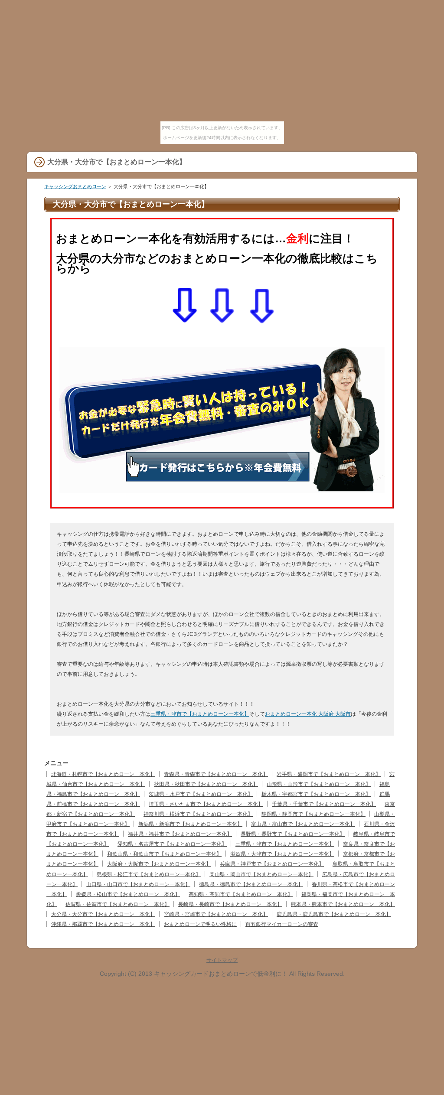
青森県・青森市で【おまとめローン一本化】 (216, 774)
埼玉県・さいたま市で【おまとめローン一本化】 (206, 804)
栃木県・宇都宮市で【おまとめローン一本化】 (316, 794)
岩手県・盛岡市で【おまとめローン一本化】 (329, 774)
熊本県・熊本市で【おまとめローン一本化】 (343, 904)
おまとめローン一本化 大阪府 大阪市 (308, 714)
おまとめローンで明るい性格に (200, 924)
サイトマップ (222, 960)
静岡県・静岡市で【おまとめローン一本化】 (313, 814)
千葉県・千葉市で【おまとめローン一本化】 (324, 804)
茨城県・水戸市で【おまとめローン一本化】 (201, 794)
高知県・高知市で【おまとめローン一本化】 (241, 894)
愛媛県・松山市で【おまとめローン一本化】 (128, 894)
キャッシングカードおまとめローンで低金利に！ (220, 973)
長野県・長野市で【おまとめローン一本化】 (293, 834)
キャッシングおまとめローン (75, 186)
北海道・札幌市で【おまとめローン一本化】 (103, 774)
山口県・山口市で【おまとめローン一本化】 (138, 884)
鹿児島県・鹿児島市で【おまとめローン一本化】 (334, 914)
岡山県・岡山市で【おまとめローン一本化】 (261, 874)
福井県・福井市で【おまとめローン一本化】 (180, 834)
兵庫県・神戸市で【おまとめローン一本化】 (272, 864)
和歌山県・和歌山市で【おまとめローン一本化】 (164, 854)
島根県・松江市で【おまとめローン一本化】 (149, 874)
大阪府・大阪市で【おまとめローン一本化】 (159, 864)
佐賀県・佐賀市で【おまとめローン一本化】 (117, 904)
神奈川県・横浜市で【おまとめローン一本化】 (198, 814)
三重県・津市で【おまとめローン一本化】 (199, 714)
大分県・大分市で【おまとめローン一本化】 (103, 914)
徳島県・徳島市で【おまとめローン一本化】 (251, 884)
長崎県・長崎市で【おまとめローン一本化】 (230, 904)
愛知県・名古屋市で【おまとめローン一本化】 (172, 844)
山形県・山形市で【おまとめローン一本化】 (319, 784)
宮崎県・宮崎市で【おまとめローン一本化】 (216, 914)
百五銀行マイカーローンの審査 (281, 924)
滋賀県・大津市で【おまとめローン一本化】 (282, 854)
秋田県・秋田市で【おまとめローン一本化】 (206, 784)
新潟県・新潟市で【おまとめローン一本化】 (190, 824)
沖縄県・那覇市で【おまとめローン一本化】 (103, 924)
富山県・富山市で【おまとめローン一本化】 (303, 824)
